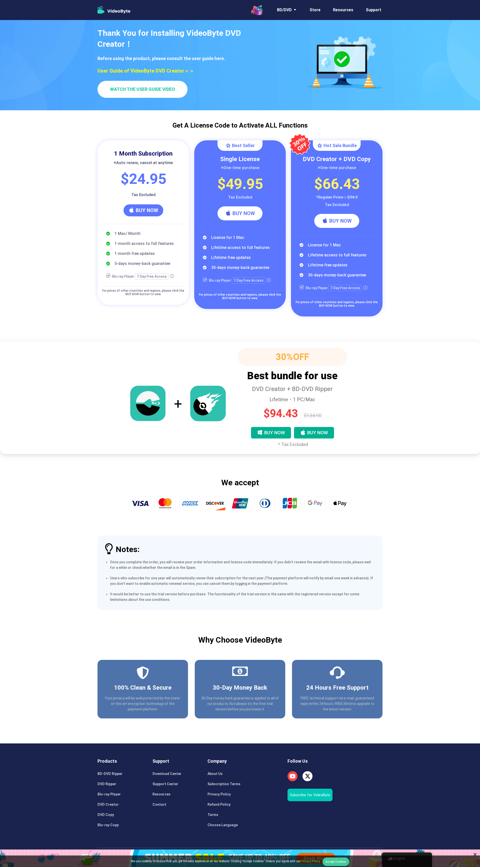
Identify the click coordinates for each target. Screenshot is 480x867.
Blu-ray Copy (108, 825)
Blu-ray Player (109, 794)
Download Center (167, 774)
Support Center (165, 784)
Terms (213, 815)
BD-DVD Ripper (110, 774)
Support (373, 10)
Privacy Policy (219, 794)
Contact (159, 804)
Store (315, 10)
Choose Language (223, 825)
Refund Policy (219, 804)
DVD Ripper (107, 784)
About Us (215, 774)
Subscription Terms (224, 784)
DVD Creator (108, 804)
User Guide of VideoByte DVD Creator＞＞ (146, 71)
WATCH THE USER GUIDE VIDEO (142, 89)
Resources (343, 10)
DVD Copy (106, 815)
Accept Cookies (336, 861)
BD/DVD (284, 10)
